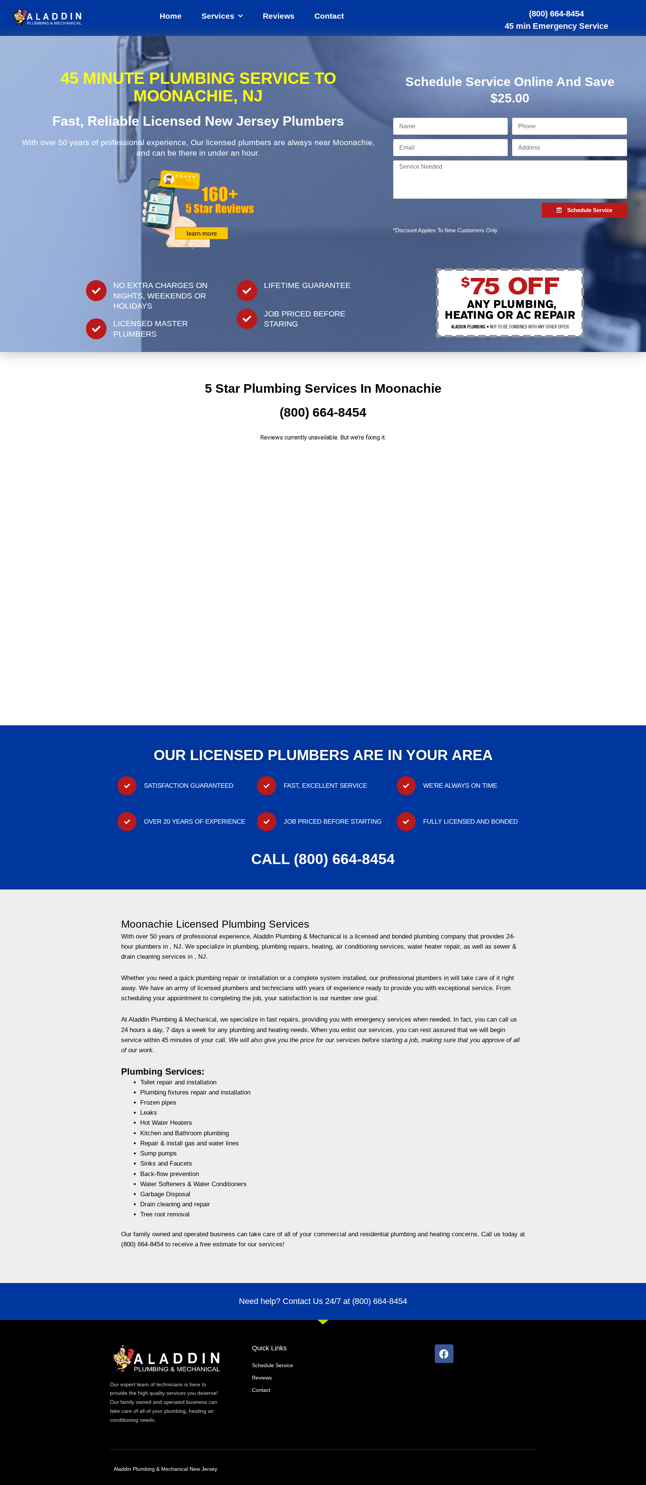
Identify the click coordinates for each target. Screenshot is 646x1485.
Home (171, 16)
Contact (329, 16)
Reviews (279, 16)
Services (218, 16)
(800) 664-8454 (556, 13)
